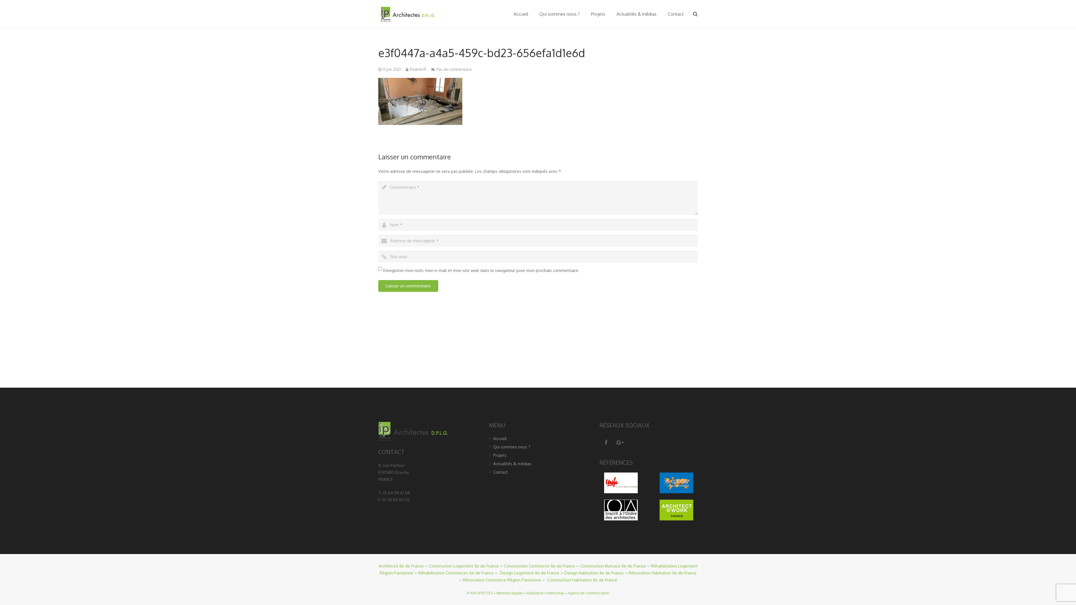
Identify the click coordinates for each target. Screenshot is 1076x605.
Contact (500, 472)
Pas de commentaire (454, 69)
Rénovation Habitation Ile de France (663, 573)
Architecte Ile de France (401, 566)
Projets (500, 455)
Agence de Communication (588, 593)
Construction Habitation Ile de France (582, 580)
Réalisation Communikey (545, 593)
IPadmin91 (418, 69)
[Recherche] (695, 14)
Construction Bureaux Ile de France (613, 566)
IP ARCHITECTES (480, 593)
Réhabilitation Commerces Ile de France (456, 573)
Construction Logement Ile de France (464, 566)
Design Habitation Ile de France (594, 573)
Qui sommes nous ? (511, 447)
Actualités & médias (512, 463)
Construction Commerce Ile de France (539, 566)
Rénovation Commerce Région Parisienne (502, 580)
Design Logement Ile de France (529, 573)
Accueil (500, 438)
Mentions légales (510, 593)
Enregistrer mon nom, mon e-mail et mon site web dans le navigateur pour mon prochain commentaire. (481, 270)
